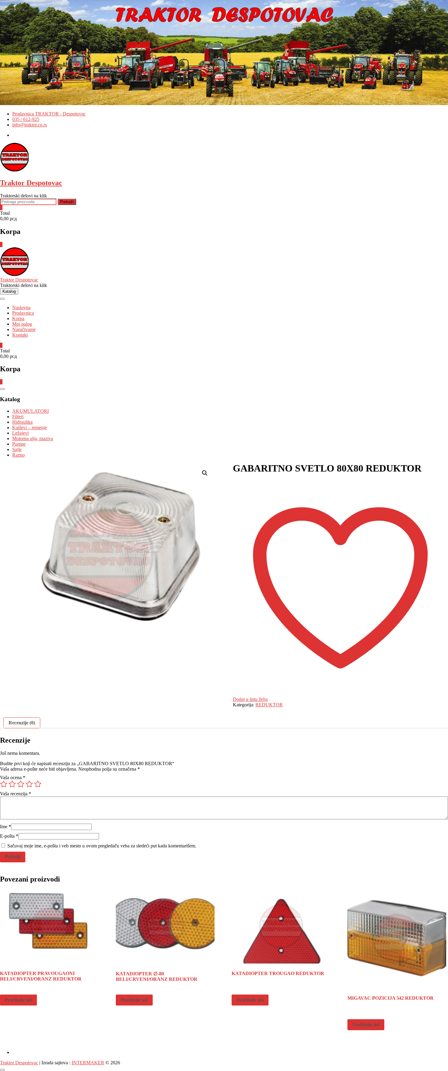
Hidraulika (22, 422)
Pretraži (67, 202)
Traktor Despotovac (31, 183)
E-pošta (9, 836)
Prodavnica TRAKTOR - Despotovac (49, 113)
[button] (204, 473)
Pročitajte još (18, 999)
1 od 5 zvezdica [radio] (3, 784)
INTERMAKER (88, 1062)
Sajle (17, 449)
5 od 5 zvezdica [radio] (37, 784)
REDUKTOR (269, 704)
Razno (18, 455)
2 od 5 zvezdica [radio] (12, 784)
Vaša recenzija (15, 793)
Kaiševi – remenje (29, 427)
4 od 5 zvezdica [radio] (29, 784)
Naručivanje (24, 329)
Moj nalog (22, 324)
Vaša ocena (12, 777)
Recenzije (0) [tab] (22, 722)
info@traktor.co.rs (29, 124)
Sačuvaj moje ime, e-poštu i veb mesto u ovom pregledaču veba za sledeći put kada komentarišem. (101, 845)
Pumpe (19, 444)
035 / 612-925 (25, 119)
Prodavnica (23, 313)
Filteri (17, 416)
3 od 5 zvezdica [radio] (20, 784)
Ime (5, 826)
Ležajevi (20, 433)
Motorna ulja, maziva (32, 438)
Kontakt (20, 335)
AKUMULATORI (30, 411)
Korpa (18, 318)
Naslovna (21, 307)
